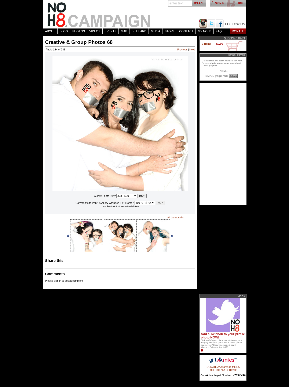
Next (192, 49)
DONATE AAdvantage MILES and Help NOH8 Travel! (223, 368)
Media (155, 31)
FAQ (219, 31)
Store (170, 31)
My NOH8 (204, 31)
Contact (186, 31)
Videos (94, 31)
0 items (206, 43)
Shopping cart (234, 38)
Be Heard (139, 31)
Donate (238, 31)
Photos (78, 31)
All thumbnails (175, 217)
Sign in (219, 3)
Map (124, 31)
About (50, 31)
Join (241, 3)
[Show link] (223, 331)
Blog (64, 31)
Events (110, 31)
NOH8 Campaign (99, 14)
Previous (182, 49)
